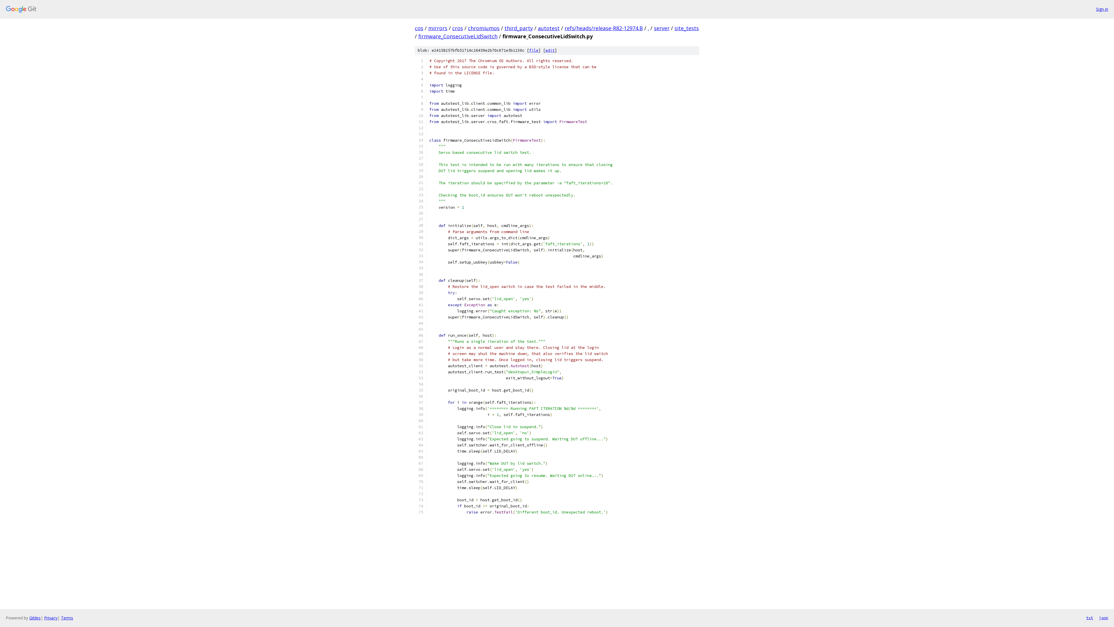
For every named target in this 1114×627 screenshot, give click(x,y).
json (1103, 617)
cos (419, 28)
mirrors (437, 28)
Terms (67, 618)
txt (1089, 617)
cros (457, 28)
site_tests (686, 28)
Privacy (50, 618)
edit (550, 50)
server (662, 28)
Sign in (1102, 9)
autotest (549, 28)
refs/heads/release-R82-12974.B (604, 28)
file (533, 50)
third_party (518, 28)
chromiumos (484, 28)
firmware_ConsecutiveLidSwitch (458, 36)
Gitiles (35, 618)
